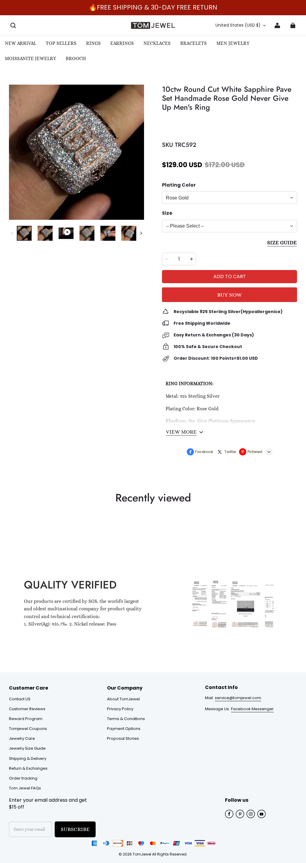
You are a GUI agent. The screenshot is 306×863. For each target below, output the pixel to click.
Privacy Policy (120, 709)
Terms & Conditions (126, 719)
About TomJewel (123, 699)
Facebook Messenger (252, 709)
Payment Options (123, 728)
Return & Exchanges (28, 768)
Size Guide (282, 243)
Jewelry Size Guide (27, 748)
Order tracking (23, 778)
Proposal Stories (123, 738)
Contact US (19, 699)
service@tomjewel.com (238, 698)
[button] (13, 25)
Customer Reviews (27, 709)
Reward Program (25, 719)
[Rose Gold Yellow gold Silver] (229, 197)
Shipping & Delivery (27, 758)
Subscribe (75, 829)
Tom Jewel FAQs (25, 788)
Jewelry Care (22, 738)
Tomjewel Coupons (28, 728)
